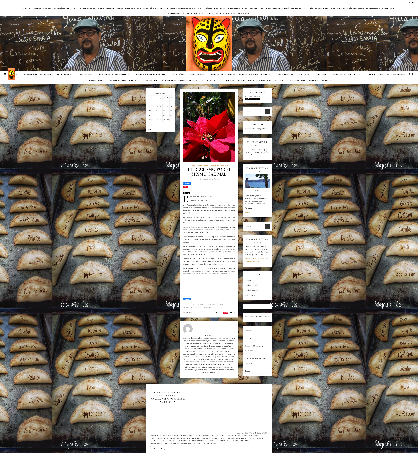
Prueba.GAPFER (375, 8)
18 (153, 115)
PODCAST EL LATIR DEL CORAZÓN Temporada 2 (233, 13)
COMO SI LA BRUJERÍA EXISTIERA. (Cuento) (179, 436)
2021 (185, 305)
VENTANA (268, 8)
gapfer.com (224, 8)
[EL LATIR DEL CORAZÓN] (209, 45)
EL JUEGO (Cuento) (156, 438)
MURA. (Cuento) (254, 436)
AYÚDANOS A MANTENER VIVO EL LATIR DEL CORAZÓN (328, 8)
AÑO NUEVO (201, 305)
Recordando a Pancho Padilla (118, 8)
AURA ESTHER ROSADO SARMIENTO (91, 8)
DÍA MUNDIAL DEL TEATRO (358, 8)
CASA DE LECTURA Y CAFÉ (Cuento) (174, 438)
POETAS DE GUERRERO (219, 165)
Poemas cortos (301, 8)
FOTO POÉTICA (136, 8)
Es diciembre (212, 305)
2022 (192, 305)
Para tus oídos (59, 8)
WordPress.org (250, 295)
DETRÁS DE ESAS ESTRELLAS (202, 436)
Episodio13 (249, 338)
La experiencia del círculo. (283, 8)
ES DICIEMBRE (235, 8)
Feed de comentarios (253, 290)
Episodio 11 (249, 371)
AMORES (248, 212)
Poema (205, 165)
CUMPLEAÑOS (235, 438)
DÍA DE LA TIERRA (388, 8)
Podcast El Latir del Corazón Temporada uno (186, 13)
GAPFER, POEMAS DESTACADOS (40, 8)
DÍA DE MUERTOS (212, 8)
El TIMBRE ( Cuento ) (218, 436)
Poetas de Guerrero (204, 307)
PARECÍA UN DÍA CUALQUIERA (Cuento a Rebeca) (201, 438)
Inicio (25, 8)
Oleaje (207, 441)
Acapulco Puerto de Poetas (252, 8)
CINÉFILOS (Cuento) (241, 436)
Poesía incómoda (189, 307)
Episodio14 (249, 330)
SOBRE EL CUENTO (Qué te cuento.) (191, 8)
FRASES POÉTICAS (149, 8)
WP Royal (163, 449)
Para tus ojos (72, 8)
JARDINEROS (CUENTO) (157, 436)
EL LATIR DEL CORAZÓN (248, 438)
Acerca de (210, 13)
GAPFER (188, 313)
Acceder (248, 280)
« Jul (149, 129)
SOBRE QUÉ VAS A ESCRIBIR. (167, 8)
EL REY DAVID (230, 436)
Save (226, 312)
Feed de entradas (251, 285)
